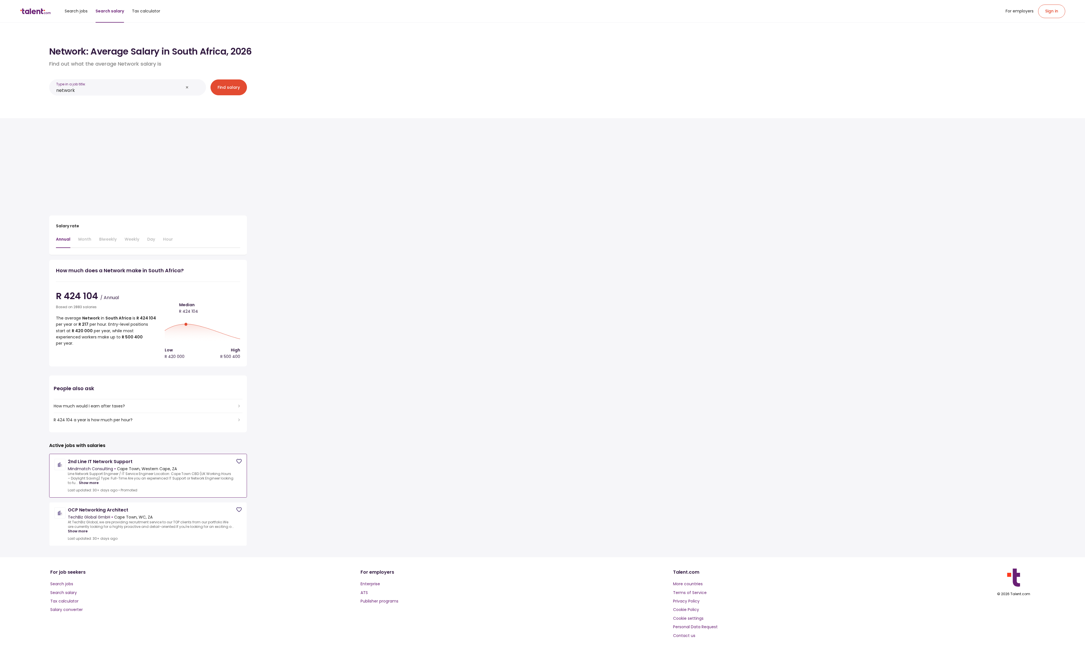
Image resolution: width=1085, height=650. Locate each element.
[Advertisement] (148, 164)
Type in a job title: (71, 84)
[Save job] (239, 461)
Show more (89, 483)
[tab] (63, 242)
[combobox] (119, 90)
